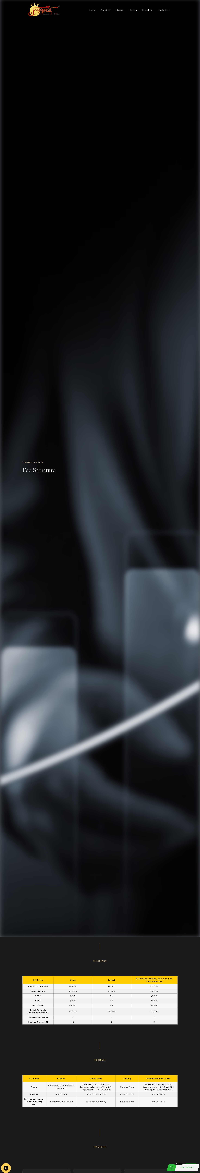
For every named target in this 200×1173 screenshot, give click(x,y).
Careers (133, 10)
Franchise (147, 10)
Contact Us (163, 10)
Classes (119, 10)
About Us (105, 10)
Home (92, 10)
